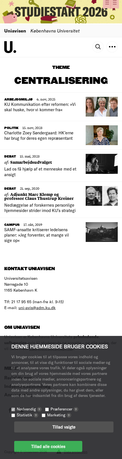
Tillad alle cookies (48, 446)
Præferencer (64, 408)
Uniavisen (15, 30)
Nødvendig (28, 408)
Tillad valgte (63, 426)
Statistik (27, 414)
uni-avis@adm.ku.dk (37, 307)
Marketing (58, 414)
